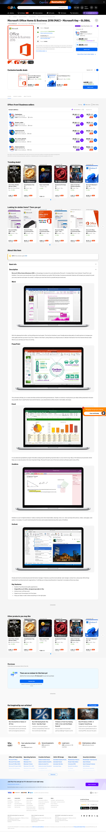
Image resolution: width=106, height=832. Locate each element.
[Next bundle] (97, 70)
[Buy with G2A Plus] (82, 116)
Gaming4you (83, 31)
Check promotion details (13, 784)
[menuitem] (11, 13)
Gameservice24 (19, 130)
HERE (26, 255)
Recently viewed (17, 96)
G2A (10, 16)
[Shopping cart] (96, 7)
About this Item (27, 96)
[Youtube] (84, 816)
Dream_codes (19, 122)
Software (15, 16)
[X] (95, 816)
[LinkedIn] (97, 816)
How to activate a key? (45, 38)
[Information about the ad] (82, 29)
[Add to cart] (95, 116)
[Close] (104, 2)
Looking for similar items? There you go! (24, 207)
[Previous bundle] (95, 70)
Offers (9, 96)
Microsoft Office (32, 16)
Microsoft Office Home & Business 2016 (46, 16)
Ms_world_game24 (20, 138)
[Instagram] (92, 816)
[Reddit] (89, 816)
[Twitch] (87, 816)
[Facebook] (81, 816)
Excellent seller (20, 116)
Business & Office (23, 16)
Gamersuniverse (20, 147)
